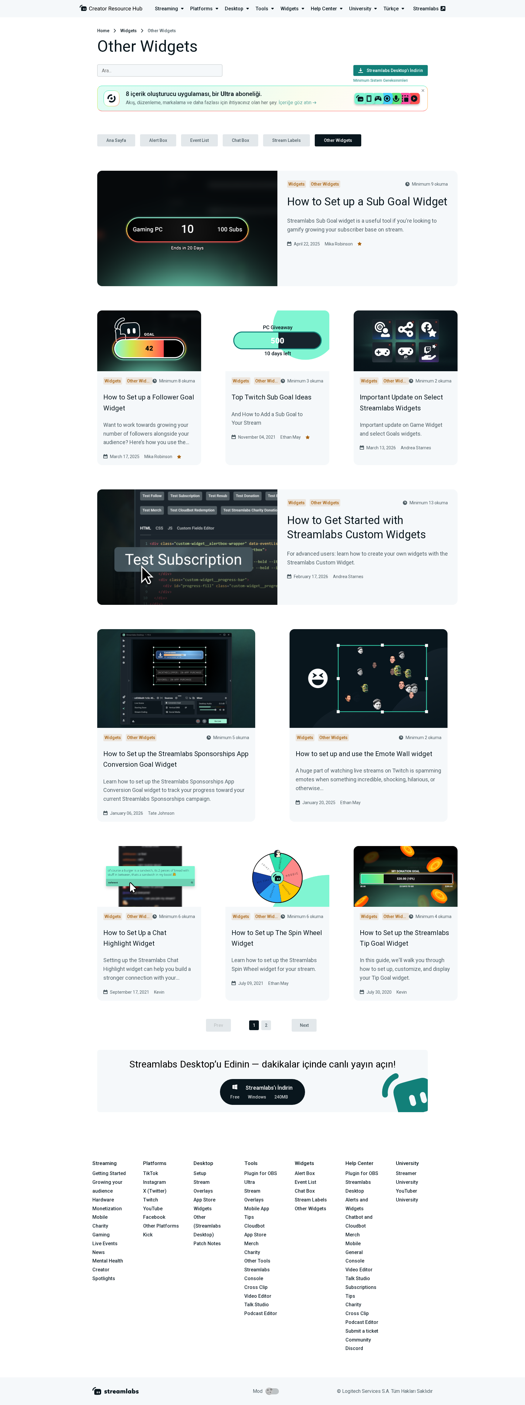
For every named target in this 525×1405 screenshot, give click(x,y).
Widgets (128, 30)
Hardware (103, 1200)
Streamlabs (426, 9)
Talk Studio (256, 1304)
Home (103, 30)
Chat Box (240, 140)
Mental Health (107, 1261)
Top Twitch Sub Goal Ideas (271, 397)
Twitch (150, 1200)
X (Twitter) (154, 1191)
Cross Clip (256, 1287)
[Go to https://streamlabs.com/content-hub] (111, 9)
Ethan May (290, 437)
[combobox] (159, 70)
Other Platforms (161, 1226)
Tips (249, 1217)
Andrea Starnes (416, 447)
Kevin (159, 992)
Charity (100, 1226)
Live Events (105, 1243)
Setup (200, 1173)
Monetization (107, 1208)
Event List (199, 140)
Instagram (154, 1182)
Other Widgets (338, 140)
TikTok (150, 1173)
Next (304, 1025)
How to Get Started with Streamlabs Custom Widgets (356, 528)
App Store (204, 1200)
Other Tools (257, 1261)
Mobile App (256, 1208)
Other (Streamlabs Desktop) (207, 1226)
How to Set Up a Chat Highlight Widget (134, 938)
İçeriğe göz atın (296, 102)
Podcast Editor (260, 1313)
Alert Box (158, 140)
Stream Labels (286, 140)
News (98, 1252)
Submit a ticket (361, 1331)
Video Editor (257, 1296)
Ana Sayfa (116, 140)
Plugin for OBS (260, 1173)
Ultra (249, 1182)
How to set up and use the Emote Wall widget (364, 754)
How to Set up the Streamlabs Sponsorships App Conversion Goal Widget (176, 759)
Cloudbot (254, 1226)
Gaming (101, 1235)
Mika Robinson (339, 244)
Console (354, 1261)
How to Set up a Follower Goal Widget (148, 402)
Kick (148, 1235)
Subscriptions (360, 1287)
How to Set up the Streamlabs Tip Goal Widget (404, 938)
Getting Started (109, 1173)
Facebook (154, 1217)
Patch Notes (207, 1243)
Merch (251, 1243)
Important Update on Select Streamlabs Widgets (401, 402)
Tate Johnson (161, 813)
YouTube (153, 1208)
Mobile (100, 1217)
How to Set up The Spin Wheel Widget (277, 938)
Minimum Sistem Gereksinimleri (380, 80)
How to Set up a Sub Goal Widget (367, 202)
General (354, 1252)
